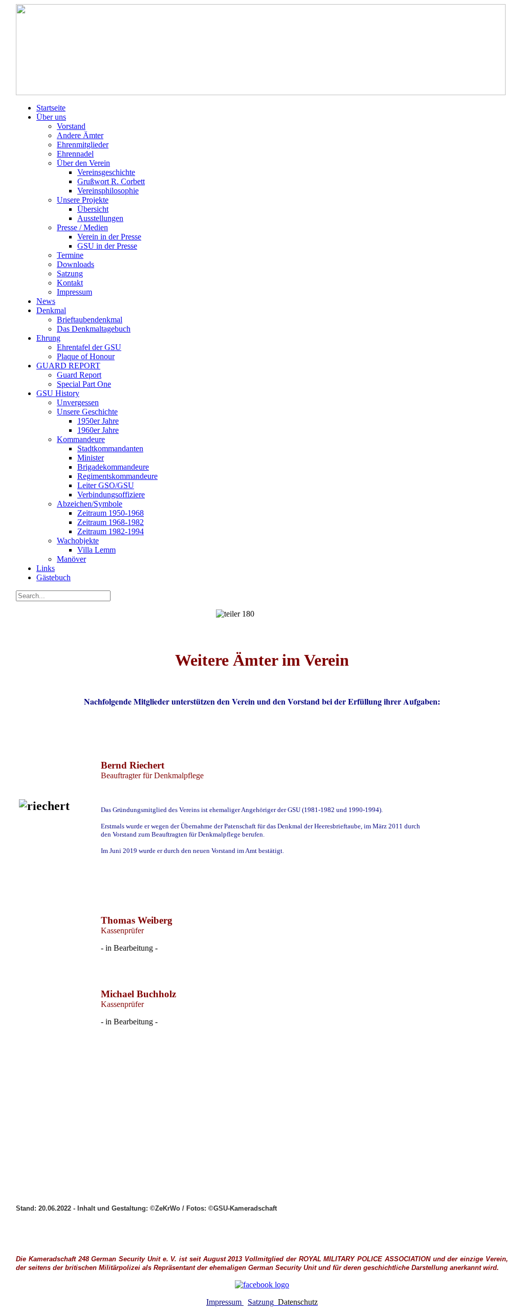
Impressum (225, 1302)
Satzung (261, 1302)
